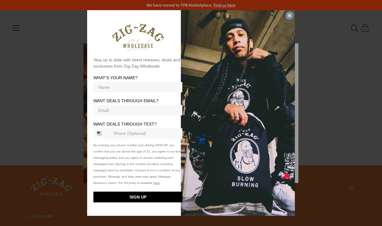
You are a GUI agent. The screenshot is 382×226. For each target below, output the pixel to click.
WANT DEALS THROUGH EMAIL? (125, 101)
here (156, 182)
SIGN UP (138, 197)
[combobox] (102, 133)
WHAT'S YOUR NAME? (115, 78)
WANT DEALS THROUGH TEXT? (125, 124)
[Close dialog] (289, 16)
